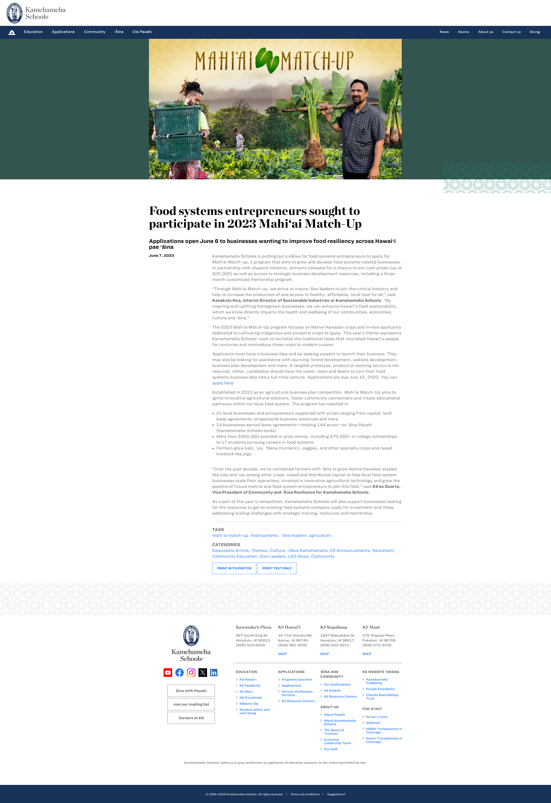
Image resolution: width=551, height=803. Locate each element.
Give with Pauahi (191, 691)
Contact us (511, 32)
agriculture (320, 535)
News (444, 32)
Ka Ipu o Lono (376, 716)
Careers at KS (191, 718)
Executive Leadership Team (337, 741)
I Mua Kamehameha (307, 550)
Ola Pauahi (142, 32)
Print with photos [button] (234, 568)
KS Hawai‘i (248, 679)
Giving (535, 32)
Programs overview (297, 679)
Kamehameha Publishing (377, 681)
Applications (63, 32)
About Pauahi (334, 714)
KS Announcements (350, 550)
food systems (264, 535)
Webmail (373, 723)
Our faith (331, 749)
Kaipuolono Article (230, 550)
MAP (282, 654)
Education (33, 32)
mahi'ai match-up (230, 535)
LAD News (298, 556)
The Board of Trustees (334, 731)
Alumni (463, 32)
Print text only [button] (277, 568)
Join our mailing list (191, 704)
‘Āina (119, 32)
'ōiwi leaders (293, 535)
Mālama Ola (249, 703)
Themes (259, 550)
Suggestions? (336, 794)
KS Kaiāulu (332, 690)
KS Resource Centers (298, 701)
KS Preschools (251, 697)
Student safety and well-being (254, 711)
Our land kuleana (337, 684)
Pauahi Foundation (380, 689)
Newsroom (383, 550)
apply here (222, 383)
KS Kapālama (250, 685)
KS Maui (246, 691)
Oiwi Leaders (272, 556)
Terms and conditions (305, 794)
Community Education (234, 556)
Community (94, 32)
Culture (277, 550)
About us (485, 32)
